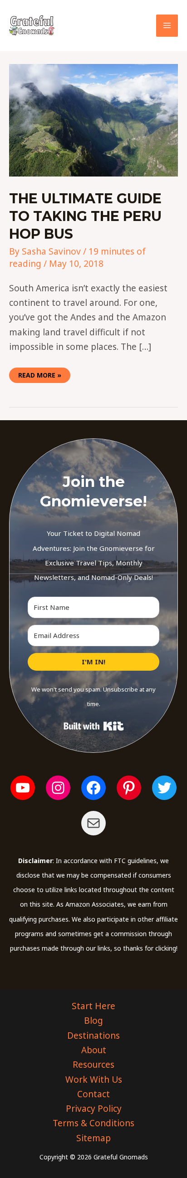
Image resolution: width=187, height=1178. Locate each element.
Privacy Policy (94, 1108)
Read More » (39, 373)
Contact (93, 1094)
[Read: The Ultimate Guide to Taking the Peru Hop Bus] (93, 120)
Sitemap (93, 1138)
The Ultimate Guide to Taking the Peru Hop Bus (85, 216)
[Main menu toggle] (167, 26)
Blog (93, 1020)
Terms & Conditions (93, 1123)
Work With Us (93, 1079)
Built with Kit (94, 726)
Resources (93, 1064)
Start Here (93, 1006)
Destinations (93, 1035)
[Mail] (93, 823)
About (93, 1050)
